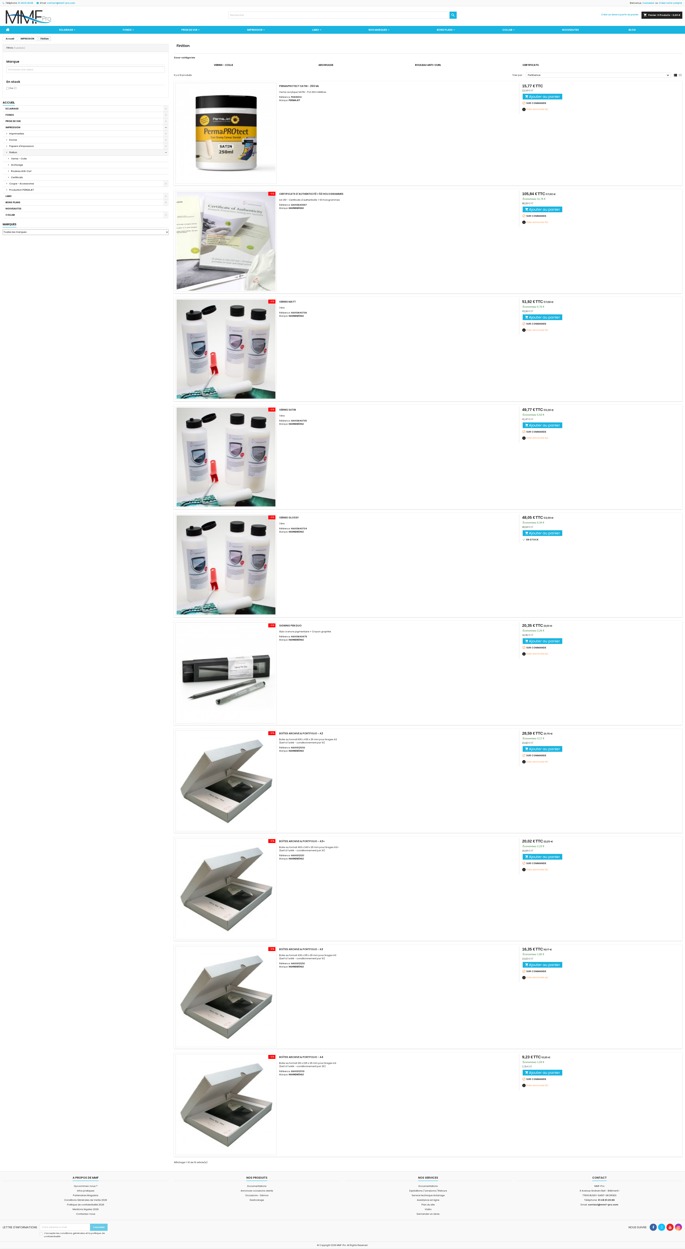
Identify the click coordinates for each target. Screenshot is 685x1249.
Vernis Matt (287, 302)
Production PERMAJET (21, 190)
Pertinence (599, 75)
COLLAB (507, 30)
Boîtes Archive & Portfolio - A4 (301, 1057)
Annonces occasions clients (257, 1190)
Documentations (257, 1186)
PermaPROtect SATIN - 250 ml (299, 86)
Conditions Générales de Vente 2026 (85, 1200)
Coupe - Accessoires (21, 183)
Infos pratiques (85, 1190)
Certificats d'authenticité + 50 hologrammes (311, 194)
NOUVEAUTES (570, 30)
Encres (13, 140)
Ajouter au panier (542, 96)
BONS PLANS (445, 30)
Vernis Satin (287, 410)
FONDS (127, 30)
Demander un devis (428, 1214)
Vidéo (428, 1209)
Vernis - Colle (19, 158)
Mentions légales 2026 (86, 1209)
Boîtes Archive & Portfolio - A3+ (302, 841)
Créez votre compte (670, 2)
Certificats (17, 177)
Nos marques (378, 30)
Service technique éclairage (428, 1195)
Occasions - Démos (256, 1195)
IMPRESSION (254, 30)
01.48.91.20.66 (25, 2)
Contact (599, 1178)
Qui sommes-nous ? (86, 1186)
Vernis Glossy (289, 517)
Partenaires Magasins (85, 1195)
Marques (9, 224)
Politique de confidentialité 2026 (85, 1204)
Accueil (9, 103)
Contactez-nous (85, 1214)
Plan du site (428, 1204)
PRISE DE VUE (189, 30)
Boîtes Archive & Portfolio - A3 (301, 949)
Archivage (17, 165)
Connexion (648, 2)
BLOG (632, 30)
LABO (315, 30)
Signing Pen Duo (290, 625)
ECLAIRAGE (66, 30)
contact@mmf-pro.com (61, 2)
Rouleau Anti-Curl (21, 171)
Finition (13, 152)
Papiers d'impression (21, 146)
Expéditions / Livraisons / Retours (428, 1190)
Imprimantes (16, 133)
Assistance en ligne (428, 1200)
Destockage (257, 1200)
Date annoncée (535, 109)
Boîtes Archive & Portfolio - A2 (301, 733)
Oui (13, 88)
